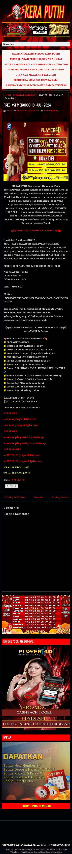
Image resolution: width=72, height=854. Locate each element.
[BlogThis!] (10, 486)
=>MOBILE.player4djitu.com (23, 461)
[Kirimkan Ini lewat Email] (6, 486)
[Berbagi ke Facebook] (16, 486)
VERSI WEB (10, 413)
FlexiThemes (19, 849)
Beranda (38, 497)
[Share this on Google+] (19, 479)
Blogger (65, 844)
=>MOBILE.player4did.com (22, 455)
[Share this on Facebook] (12, 479)
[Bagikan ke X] (13, 486)
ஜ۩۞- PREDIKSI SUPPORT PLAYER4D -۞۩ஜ (36, 230)
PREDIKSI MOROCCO (24, 94)
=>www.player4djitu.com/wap (25, 443)
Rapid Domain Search (30, 852)
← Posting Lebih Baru (14, 497)
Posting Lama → (60, 497)
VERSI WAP (10, 431)
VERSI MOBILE (12, 449)
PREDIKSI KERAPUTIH (33, 844)
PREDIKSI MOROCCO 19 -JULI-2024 (27, 105)
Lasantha (46, 849)
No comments (51, 110)
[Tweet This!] (15, 479)
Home (8, 94)
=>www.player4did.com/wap (24, 437)
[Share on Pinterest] (23, 479)
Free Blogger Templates (51, 852)
